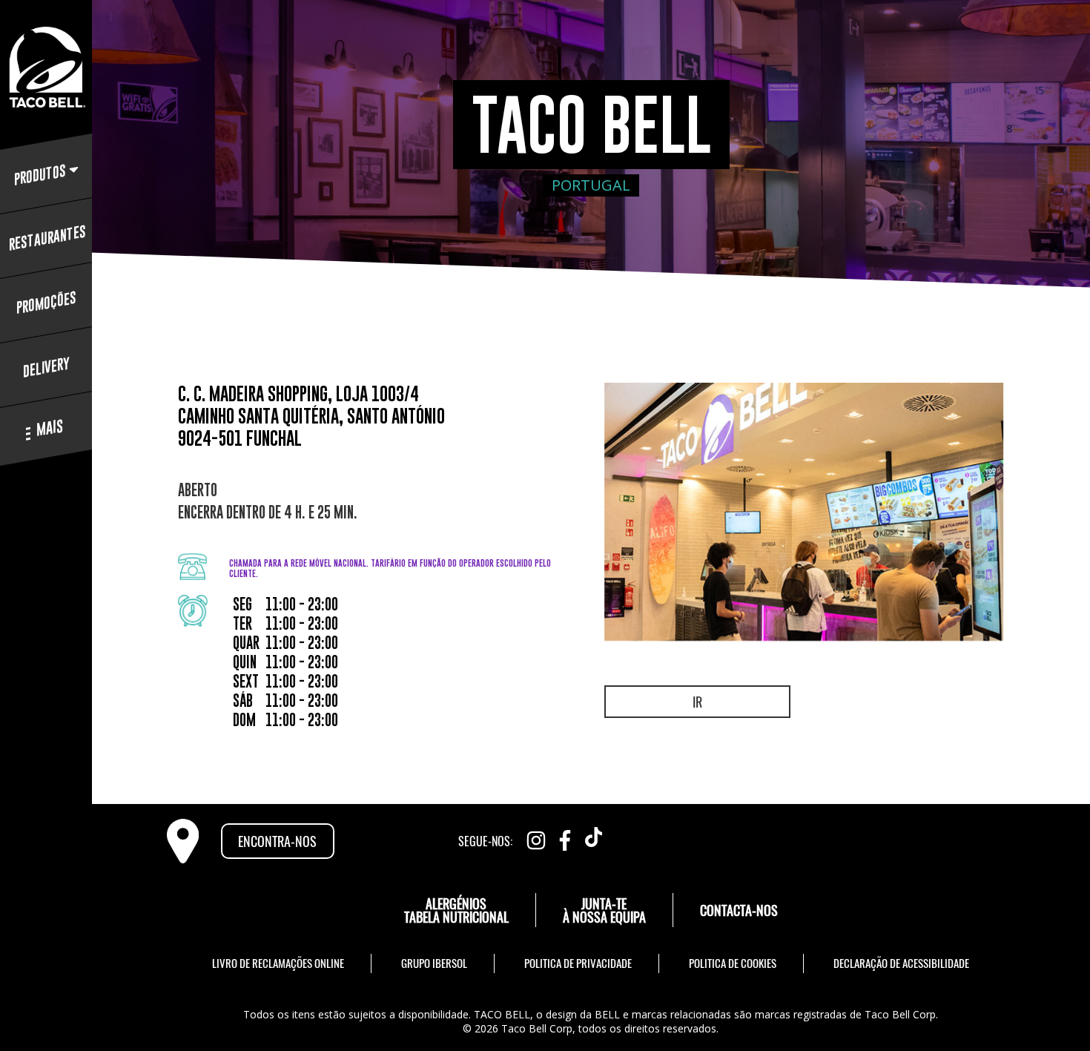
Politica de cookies (732, 963)
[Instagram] (536, 837)
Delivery (46, 367)
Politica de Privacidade (578, 963)
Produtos (40, 175)
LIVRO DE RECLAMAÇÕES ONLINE (278, 963)
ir (697, 701)
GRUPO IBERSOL (434, 963)
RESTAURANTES (46, 238)
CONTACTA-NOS (739, 910)
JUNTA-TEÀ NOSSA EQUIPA (604, 910)
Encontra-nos (277, 841)
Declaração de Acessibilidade (901, 963)
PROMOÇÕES (46, 302)
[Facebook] (565, 837)
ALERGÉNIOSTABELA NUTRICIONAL (456, 910)
